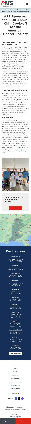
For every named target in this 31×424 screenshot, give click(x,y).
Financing (15, 371)
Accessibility (15, 417)
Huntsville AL (15, 304)
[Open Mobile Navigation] (27, 4)
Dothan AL (15, 280)
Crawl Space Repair (15, 385)
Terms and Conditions (15, 416)
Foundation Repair (15, 378)
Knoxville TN (15, 312)
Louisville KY (15, 321)
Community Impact (10, 9)
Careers (15, 368)
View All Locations (15, 353)
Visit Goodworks (15, 208)
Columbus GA (15, 273)
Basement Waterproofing (15, 381)
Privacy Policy (15, 414)
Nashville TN (15, 337)
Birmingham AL (15, 256)
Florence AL (15, 289)
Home (3, 9)
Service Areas (15, 375)
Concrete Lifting (15, 388)
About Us (15, 365)
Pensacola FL (15, 345)
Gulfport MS (15, 297)
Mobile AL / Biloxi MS (15, 330)
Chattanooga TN (15, 265)
